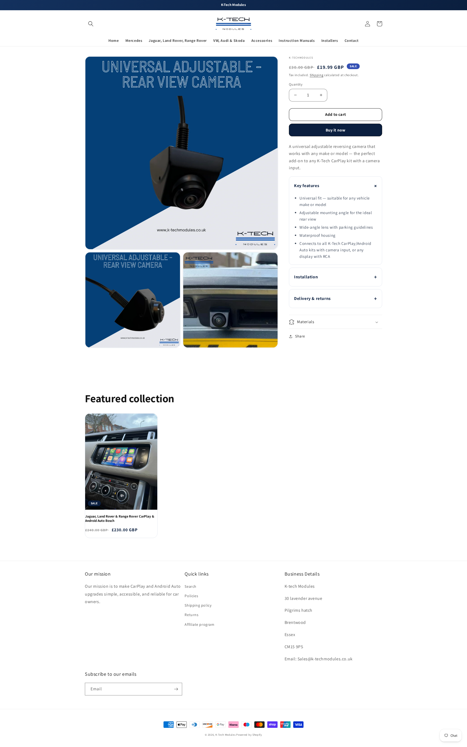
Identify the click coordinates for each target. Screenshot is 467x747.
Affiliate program (199, 624)
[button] (91, 24)
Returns (191, 614)
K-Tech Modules (225, 734)
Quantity (295, 84)
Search (190, 586)
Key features (306, 185)
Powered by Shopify (249, 734)
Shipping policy (198, 605)
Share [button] (300, 336)
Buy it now (335, 130)
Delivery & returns (312, 298)
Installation (306, 277)
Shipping (316, 75)
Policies (191, 595)
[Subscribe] (176, 689)
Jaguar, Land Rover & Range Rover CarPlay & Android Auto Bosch (119, 518)
